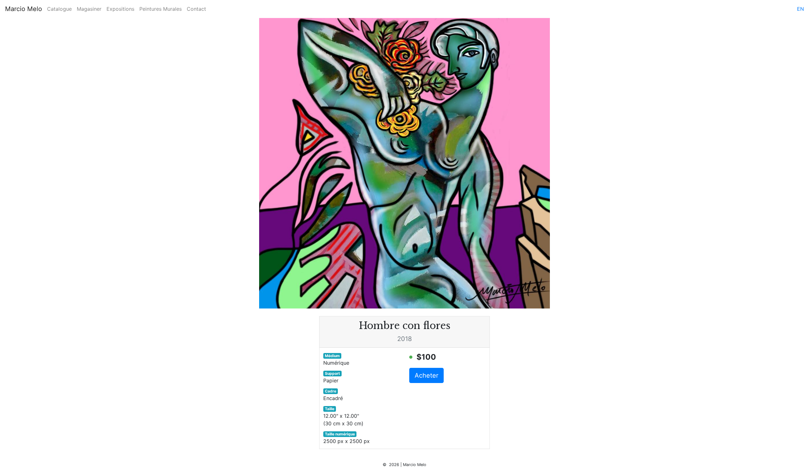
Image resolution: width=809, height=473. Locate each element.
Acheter (426, 375)
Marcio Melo (23, 9)
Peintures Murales (160, 9)
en (800, 9)
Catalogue (59, 9)
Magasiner (89, 9)
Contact (196, 9)
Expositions (120, 9)
